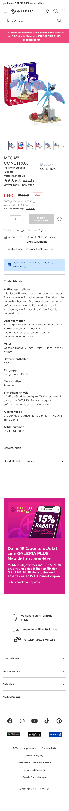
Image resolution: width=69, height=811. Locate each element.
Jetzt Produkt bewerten (19, 185)
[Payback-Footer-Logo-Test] (55, 734)
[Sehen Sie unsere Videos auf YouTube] (34, 721)
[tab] (34, 93)
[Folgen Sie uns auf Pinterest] (59, 721)
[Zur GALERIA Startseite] (22, 12)
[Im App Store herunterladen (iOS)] (34, 734)
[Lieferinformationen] (22, 230)
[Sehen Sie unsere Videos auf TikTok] (47, 721)
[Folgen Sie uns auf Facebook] (10, 721)
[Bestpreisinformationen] (34, 201)
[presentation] (62, 145)
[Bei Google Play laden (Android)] (13, 734)
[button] (26, 3)
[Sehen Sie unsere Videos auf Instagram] (22, 721)
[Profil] (47, 11)
